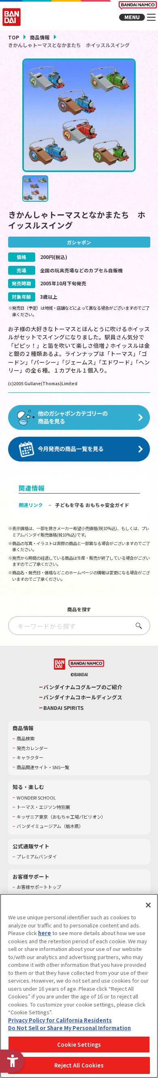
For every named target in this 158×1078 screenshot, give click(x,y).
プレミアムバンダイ (37, 857)
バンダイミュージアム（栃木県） (50, 826)
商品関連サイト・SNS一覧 (43, 767)
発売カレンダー (32, 748)
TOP (13, 37)
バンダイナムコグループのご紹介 (82, 687)
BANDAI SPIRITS (63, 707)
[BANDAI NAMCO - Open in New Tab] (86, 664)
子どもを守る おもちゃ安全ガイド (92, 504)
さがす (137, 626)
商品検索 (25, 738)
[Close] (148, 905)
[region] (79, 986)
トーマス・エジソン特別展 (43, 807)
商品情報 (39, 37)
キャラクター (30, 758)
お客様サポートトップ (39, 887)
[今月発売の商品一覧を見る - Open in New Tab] (79, 449)
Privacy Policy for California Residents (60, 1020)
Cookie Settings (79, 1044)
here (44, 933)
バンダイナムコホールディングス (82, 697)
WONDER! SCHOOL (36, 798)
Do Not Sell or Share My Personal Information (69, 1028)
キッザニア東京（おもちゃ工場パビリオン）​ (61, 817)
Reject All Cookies (78, 1065)
